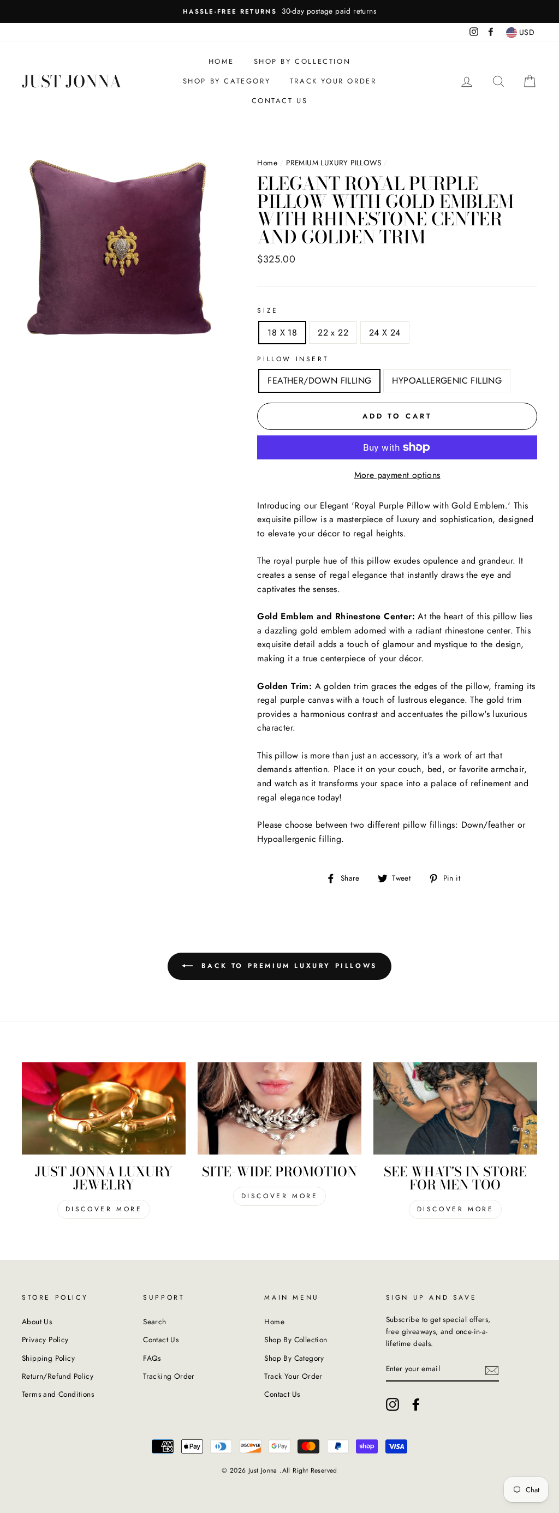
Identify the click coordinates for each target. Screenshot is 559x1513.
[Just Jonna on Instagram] (392, 1404)
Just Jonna (72, 81)
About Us (37, 1321)
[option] (279, 11)
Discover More (104, 1209)
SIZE (267, 310)
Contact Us (280, 100)
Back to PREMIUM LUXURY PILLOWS (287, 966)
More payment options (397, 475)
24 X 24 (385, 332)
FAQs (152, 1358)
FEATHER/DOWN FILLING (319, 380)
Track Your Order (333, 81)
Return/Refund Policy (57, 1376)
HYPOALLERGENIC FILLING (447, 380)
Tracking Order (169, 1376)
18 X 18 (282, 332)
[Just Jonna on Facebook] (416, 1404)
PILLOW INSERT (293, 359)
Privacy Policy (45, 1339)
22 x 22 (333, 332)
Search (154, 1321)
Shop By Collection (302, 61)
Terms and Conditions (58, 1394)
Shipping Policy (48, 1358)
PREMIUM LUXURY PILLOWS (333, 162)
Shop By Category (227, 81)
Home (221, 61)
